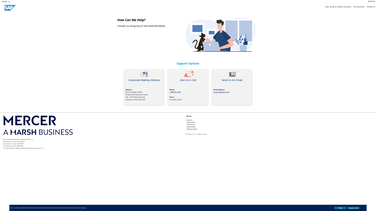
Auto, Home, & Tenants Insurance (338, 7)
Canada (4, 1)
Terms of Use (191, 124)
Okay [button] (340, 208)
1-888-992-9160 (175, 92)
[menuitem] (338, 7)
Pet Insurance (359, 7)
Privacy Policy (191, 122)
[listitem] (4, 1)
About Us (189, 120)
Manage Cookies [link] (192, 129)
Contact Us (371, 7)
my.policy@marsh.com (221, 92)
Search (372, 1)
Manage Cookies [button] (353, 208)
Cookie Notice (191, 127)
